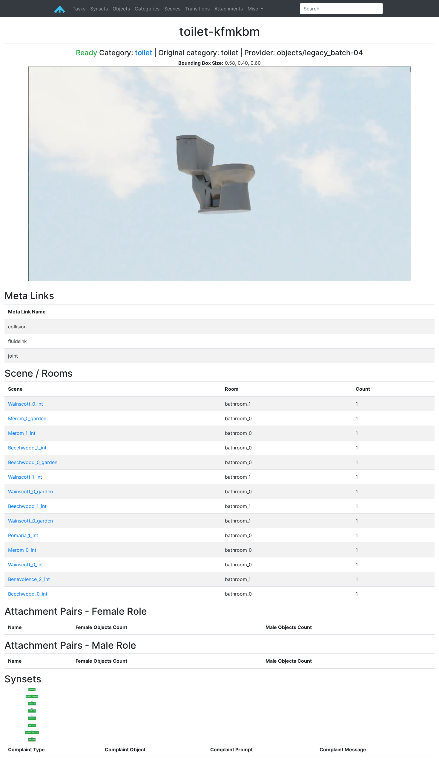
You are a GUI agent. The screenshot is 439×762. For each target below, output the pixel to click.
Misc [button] (254, 9)
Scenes (172, 9)
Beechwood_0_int (27, 594)
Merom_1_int (22, 433)
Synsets (99, 9)
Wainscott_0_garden (30, 491)
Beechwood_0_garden (32, 462)
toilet (143, 52)
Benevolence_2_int (29, 579)
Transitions (197, 9)
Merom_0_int (22, 550)
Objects (121, 9)
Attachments (228, 9)
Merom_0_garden (27, 418)
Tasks (79, 9)
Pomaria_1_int (23, 535)
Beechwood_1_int (27, 448)
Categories (147, 9)
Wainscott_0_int (25, 404)
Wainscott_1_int (25, 477)
